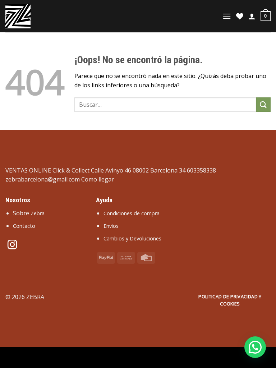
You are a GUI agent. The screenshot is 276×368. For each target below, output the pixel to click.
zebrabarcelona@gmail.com (42, 179)
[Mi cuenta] (252, 16)
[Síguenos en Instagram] (12, 245)
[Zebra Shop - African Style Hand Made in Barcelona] (41, 16)
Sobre (29, 213)
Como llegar (97, 179)
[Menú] (226, 16)
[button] (255, 347)
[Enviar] (263, 104)
